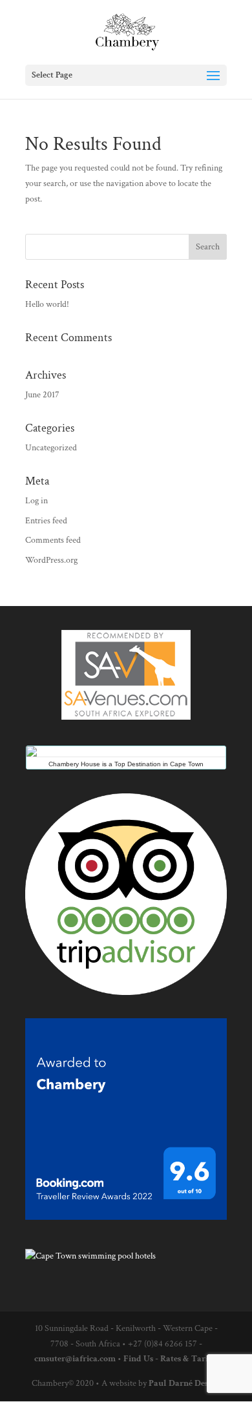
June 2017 (42, 395)
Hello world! (47, 304)
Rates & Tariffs (189, 1359)
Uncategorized (51, 448)
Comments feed (53, 540)
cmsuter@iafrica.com (75, 1359)
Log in (36, 501)
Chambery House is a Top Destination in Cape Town (126, 764)
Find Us (138, 1359)
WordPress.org (51, 560)
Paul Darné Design (184, 1383)
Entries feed (46, 521)
